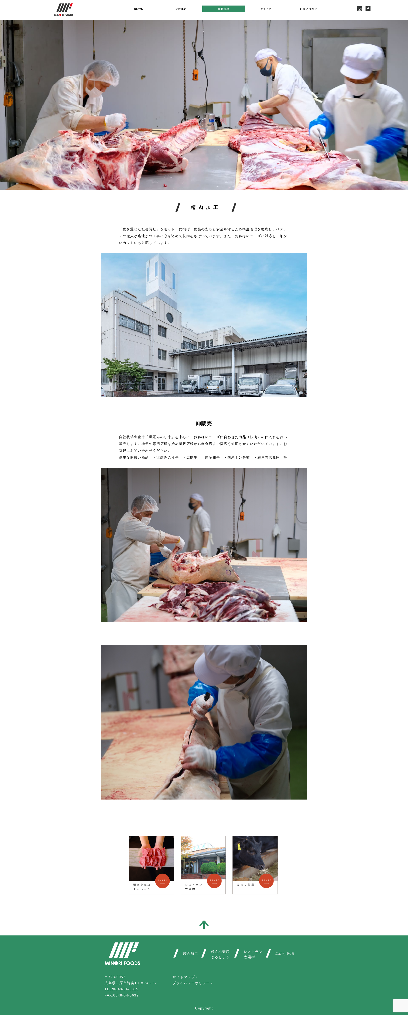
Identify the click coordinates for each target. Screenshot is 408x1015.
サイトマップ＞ (186, 977)
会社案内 (181, 8)
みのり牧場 (284, 953)
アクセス (266, 8)
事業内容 (223, 8)
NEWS (138, 8)
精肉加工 (190, 953)
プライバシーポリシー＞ (193, 983)
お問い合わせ (308, 8)
